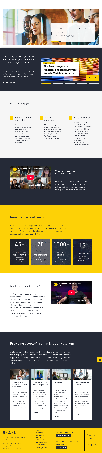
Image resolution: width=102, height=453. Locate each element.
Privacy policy (42, 435)
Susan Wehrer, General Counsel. (14, 448)
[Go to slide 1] (46, 83)
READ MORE (9, 83)
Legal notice (41, 442)
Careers (20, 16)
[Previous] (89, 78)
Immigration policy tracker (59, 8)
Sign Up (61, 447)
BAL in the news (23, 12)
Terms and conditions (40, 439)
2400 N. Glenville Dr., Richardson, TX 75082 (15, 439)
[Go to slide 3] (70, 83)
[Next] (96, 78)
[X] (95, 445)
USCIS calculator (54, 16)
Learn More (63, 435)
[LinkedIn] (88, 445)
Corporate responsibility (27, 8)
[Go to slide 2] (58, 83)
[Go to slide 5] (94, 83)
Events (50, 12)
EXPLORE (15, 412)
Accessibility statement (41, 448)
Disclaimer (40, 444)
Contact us (40, 430)
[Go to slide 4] (82, 83)
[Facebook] (91, 445)
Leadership (21, 4)
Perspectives (52, 4)
